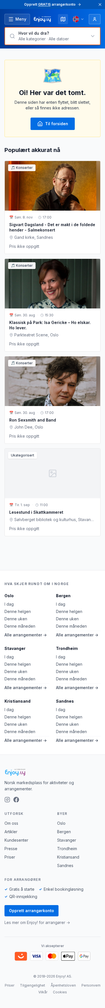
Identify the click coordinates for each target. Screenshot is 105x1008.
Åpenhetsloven (63, 985)
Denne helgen (17, 611)
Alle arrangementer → (25, 634)
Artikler (10, 831)
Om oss (11, 823)
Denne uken (15, 618)
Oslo (9, 595)
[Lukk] (100, 4)
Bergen (63, 595)
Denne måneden (19, 626)
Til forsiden (56, 123)
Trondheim (67, 648)
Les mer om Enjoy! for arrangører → (37, 922)
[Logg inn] (95, 19)
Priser (9, 857)
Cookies (60, 992)
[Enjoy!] (52, 772)
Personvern (91, 985)
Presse (10, 848)
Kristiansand (17, 701)
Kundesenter (16, 840)
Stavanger (14, 648)
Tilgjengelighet (32, 985)
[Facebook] (16, 799)
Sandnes (65, 701)
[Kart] (63, 19)
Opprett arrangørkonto (31, 910)
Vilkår (42, 992)
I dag (9, 604)
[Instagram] (7, 799)
